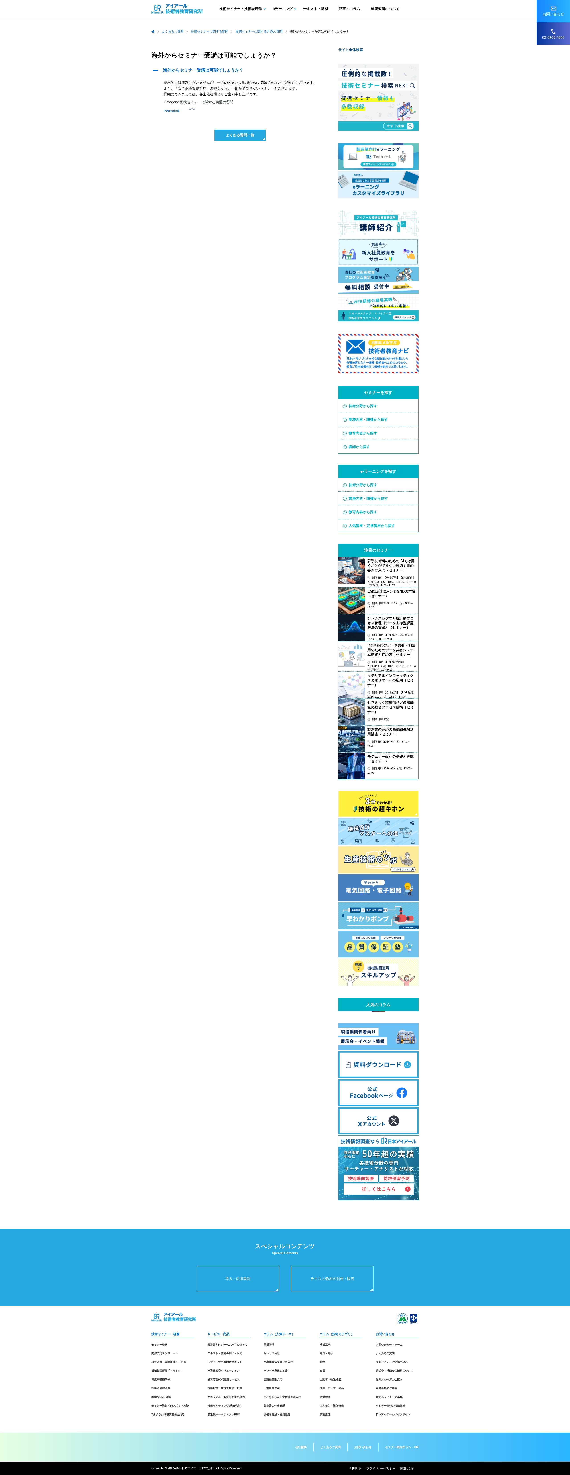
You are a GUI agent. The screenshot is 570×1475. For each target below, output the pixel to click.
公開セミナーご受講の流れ (392, 1362)
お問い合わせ (363, 1447)
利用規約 (356, 1468)
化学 (322, 1362)
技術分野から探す (363, 406)
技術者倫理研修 (160, 1388)
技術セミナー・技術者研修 (240, 9)
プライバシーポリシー (380, 1468)
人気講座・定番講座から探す (372, 526)
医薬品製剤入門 (273, 1379)
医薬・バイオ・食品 (332, 1388)
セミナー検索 (159, 1344)
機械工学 (325, 1344)
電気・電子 (326, 1353)
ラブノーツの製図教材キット (225, 1362)
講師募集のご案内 (386, 1388)
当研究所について (385, 9)
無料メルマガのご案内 (389, 1379)
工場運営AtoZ (272, 1388)
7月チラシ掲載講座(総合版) (167, 1414)
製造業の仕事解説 (274, 1405)
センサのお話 (272, 1353)
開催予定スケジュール (164, 1353)
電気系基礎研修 (160, 1379)
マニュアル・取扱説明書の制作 (226, 1397)
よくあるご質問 (385, 1353)
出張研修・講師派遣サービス (168, 1362)
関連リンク (407, 1468)
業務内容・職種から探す (368, 419)
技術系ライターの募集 (389, 1397)
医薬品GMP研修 (161, 1397)
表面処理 (325, 1414)
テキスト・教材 (315, 9)
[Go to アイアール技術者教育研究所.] (152, 31)
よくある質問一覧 (240, 135)
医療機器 (325, 1397)
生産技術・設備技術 (332, 1405)
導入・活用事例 (237, 1279)
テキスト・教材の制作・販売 (225, 1353)
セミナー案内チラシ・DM (402, 1447)
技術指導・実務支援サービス (225, 1388)
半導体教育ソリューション (224, 1370)
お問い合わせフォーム (389, 1344)
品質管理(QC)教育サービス (224, 1379)
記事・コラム (349, 9)
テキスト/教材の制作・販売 (332, 1279)
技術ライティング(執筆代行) (224, 1405)
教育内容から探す (363, 433)
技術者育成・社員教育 (277, 1414)
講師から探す (359, 447)
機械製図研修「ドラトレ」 (167, 1370)
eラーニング (283, 9)
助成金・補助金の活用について (394, 1370)
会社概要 (301, 1447)
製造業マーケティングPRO (224, 1414)
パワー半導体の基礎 (276, 1370)
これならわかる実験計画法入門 (282, 1397)
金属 (322, 1370)
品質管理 (269, 1344)
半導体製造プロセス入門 (278, 1362)
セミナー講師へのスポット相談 (170, 1405)
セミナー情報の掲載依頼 (390, 1405)
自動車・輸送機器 (330, 1379)
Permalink (172, 111)
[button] (240, 70)
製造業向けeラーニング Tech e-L (227, 1344)
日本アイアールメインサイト (393, 1414)
